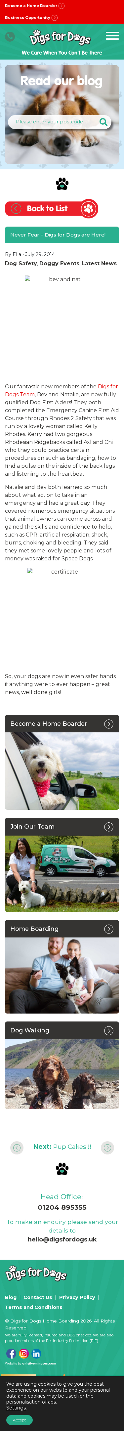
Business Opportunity (28, 17)
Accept (19, 1419)
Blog (11, 1297)
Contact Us (37, 1297)
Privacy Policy (77, 1297)
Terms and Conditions (33, 1307)
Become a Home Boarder (31, 5)
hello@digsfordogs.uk (62, 1239)
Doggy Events (59, 263)
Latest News (99, 263)
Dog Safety (21, 263)
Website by (30, 1363)
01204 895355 (62, 1207)
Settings (16, 1408)
